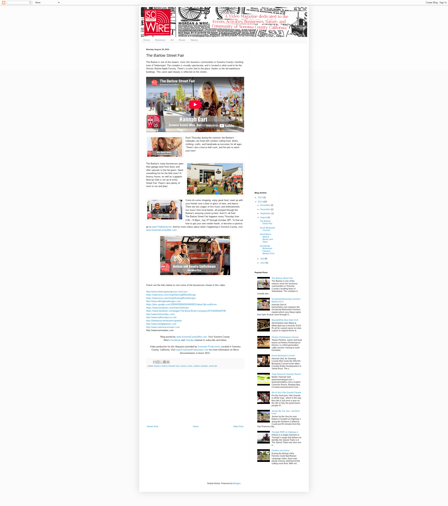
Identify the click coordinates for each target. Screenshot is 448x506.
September (265, 213)
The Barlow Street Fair (266, 222)
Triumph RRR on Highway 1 (285, 432)
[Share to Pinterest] (168, 362)
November (265, 209)
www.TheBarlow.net (162, 227)
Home (146, 40)
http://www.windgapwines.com (161, 324)
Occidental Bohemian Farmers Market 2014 (267, 250)
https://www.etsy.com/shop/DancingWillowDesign (171, 294)
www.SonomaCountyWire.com (191, 336)
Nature (194, 40)
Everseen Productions (209, 346)
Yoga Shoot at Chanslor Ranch (286, 374)
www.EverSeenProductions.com (192, 349)
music (189, 366)
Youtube (190, 340)
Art (172, 40)
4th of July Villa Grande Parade (286, 392)
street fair (213, 366)
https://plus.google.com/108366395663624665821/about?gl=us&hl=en (181, 304)
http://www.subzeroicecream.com (163, 327)
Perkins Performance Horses (285, 337)
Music (182, 40)
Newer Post (152, 426)
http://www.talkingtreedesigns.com (163, 301)
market (183, 366)
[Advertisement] (195, 399)
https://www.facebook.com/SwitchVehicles (167, 307)
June (262, 263)
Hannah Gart (173, 366)
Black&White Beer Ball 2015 (285, 320)
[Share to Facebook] (164, 362)
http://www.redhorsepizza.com (161, 317)
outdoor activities (201, 366)
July (262, 258)
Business (160, 40)
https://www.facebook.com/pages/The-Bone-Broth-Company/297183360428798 (186, 311)
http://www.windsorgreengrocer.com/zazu (166, 291)
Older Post (238, 426)
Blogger (236, 483)
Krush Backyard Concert (267, 229)
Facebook (175, 340)
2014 (260, 201)
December (265, 205)
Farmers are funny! (280, 450)
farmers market (160, 366)
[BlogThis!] (158, 362)
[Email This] (154, 362)
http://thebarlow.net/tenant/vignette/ (164, 320)
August (263, 217)
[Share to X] (161, 362)
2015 (260, 197)
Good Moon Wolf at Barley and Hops (266, 238)
